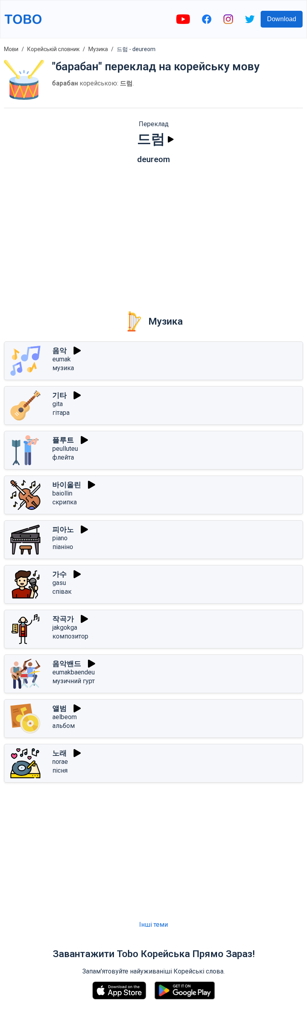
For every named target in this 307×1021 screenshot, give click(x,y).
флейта (63, 457)
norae (60, 761)
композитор (70, 636)
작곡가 (63, 619)
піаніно (62, 547)
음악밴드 (66, 663)
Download (281, 19)
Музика (98, 49)
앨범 (59, 708)
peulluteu (65, 448)
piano (60, 538)
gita (57, 404)
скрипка (64, 502)
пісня (60, 770)
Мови (11, 49)
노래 (59, 753)
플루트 (63, 440)
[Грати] (170, 139)
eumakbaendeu (73, 672)
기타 (59, 395)
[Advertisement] (153, 232)
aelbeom (64, 717)
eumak (61, 359)
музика (63, 368)
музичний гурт (73, 681)
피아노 (63, 529)
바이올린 (66, 484)
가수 (59, 574)
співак (62, 591)
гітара (61, 412)
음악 (59, 350)
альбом (63, 726)
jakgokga (64, 627)
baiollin (62, 493)
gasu (59, 583)
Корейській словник (53, 49)
